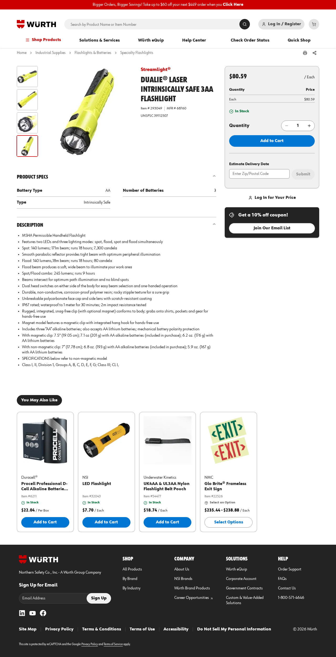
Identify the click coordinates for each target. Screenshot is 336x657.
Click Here (233, 5)
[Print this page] (305, 53)
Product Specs (32, 177)
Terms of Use (142, 629)
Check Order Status (250, 40)
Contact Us (287, 588)
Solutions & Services (99, 40)
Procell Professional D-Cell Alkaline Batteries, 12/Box (44, 489)
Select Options (228, 522)
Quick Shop (299, 40)
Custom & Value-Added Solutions (245, 600)
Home (22, 53)
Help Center (194, 40)
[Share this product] (314, 53)
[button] (27, 76)
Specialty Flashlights (136, 53)
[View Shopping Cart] (314, 24)
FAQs (282, 579)
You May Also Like (39, 400)
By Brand (130, 579)
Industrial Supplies (50, 53)
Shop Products (46, 40)
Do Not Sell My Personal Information (234, 629)
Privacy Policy (59, 629)
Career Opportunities (191, 598)
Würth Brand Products (192, 588)
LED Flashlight (96, 484)
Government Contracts (244, 588)
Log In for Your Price (275, 198)
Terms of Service (113, 644)
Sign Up (99, 598)
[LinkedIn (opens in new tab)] (22, 613)
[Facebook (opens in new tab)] (43, 613)
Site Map (27, 629)
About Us (181, 569)
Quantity (239, 125)
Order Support (289, 569)
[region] (168, 4)
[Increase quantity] (309, 125)
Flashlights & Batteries (93, 53)
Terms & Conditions (101, 629)
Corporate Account (241, 579)
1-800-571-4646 (291, 598)
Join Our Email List (272, 228)
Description (30, 225)
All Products (132, 569)
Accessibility (176, 629)
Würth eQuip (151, 40)
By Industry (131, 588)
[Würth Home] (36, 24)
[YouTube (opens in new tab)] (32, 613)
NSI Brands (183, 579)
